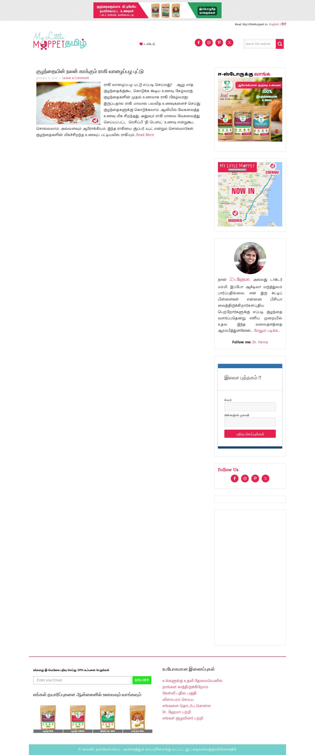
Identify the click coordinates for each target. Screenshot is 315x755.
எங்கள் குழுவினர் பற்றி (182, 718)
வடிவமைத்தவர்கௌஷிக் (214, 749)
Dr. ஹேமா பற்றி (176, 712)
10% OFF (142, 680)
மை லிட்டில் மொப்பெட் (59, 44)
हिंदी (283, 24)
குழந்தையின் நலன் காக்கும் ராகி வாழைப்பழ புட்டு (90, 71)
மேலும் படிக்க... (267, 330)
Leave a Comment (76, 78)
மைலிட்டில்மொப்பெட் (101, 749)
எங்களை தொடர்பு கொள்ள (186, 706)
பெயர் (228, 400)
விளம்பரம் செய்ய (178, 700)
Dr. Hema (260, 342)
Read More (145, 135)
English (274, 24)
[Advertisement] (250, 577)
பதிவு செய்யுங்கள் (250, 434)
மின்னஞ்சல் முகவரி (236, 415)
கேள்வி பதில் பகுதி (179, 693)
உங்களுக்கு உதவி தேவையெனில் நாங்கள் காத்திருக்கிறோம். (192, 684)
